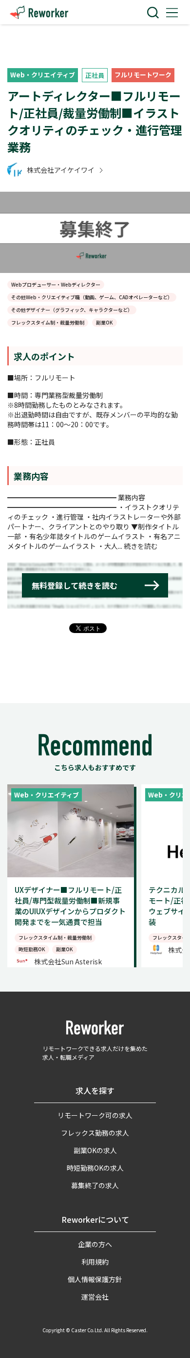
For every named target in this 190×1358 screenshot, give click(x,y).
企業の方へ (95, 1244)
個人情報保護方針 (95, 1279)
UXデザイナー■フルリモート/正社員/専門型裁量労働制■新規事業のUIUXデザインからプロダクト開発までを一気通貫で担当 (70, 906)
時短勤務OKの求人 (95, 1168)
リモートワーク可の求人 (95, 1115)
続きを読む (141, 546)
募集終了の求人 (95, 1185)
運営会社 (95, 1297)
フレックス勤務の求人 (95, 1133)
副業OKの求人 (95, 1150)
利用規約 (95, 1262)
